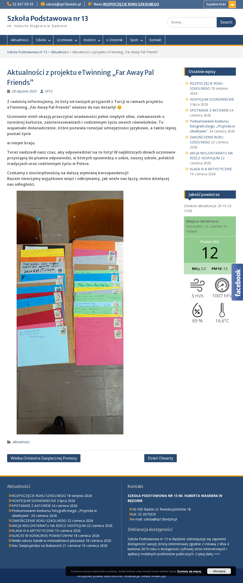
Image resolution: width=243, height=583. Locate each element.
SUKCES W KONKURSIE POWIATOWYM (42, 535)
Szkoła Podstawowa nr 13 (47, 18)
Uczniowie (65, 40)
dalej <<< (213, 554)
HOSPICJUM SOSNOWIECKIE (212, 99)
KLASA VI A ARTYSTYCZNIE (211, 169)
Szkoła (41, 40)
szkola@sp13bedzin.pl (63, 4)
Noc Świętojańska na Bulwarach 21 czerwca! (46, 545)
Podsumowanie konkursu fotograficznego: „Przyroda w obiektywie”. (212, 126)
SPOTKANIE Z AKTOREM (209, 110)
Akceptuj (219, 571)
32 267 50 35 (22, 4)
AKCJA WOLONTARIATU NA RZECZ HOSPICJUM (49, 525)
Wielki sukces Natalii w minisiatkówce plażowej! (48, 540)
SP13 (48, 91)
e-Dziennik (115, 40)
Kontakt (155, 40)
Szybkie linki (216, 4)
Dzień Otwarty (160, 458)
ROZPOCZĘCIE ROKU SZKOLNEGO (131, 4)
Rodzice (90, 40)
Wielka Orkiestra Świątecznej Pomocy (44, 458)
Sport (134, 40)
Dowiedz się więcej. (189, 571)
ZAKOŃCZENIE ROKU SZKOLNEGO (39, 520)
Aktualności (19, 40)
